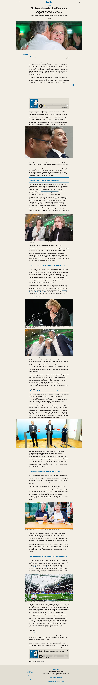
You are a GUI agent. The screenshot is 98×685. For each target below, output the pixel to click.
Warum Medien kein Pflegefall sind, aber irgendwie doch (45, 471)
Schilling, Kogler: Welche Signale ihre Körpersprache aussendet (47, 632)
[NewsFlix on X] (27, 679)
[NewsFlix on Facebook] (28, 679)
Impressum (29, 671)
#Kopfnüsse (25, 54)
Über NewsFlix (29, 669)
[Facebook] (66, 58)
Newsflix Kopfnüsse (32, 661)
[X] (63, 58)
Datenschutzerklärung (52, 681)
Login (28, 674)
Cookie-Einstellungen (60, 681)
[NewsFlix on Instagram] (30, 679)
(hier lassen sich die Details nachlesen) (49, 191)
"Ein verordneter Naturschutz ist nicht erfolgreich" (44, 390)
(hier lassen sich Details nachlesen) (41, 566)
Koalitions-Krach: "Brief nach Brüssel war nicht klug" (44, 180)
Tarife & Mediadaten (30, 672)
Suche (28, 675)
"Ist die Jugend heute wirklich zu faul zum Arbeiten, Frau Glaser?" (48, 556)
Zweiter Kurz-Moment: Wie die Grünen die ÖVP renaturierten (46, 265)
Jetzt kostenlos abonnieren (55, 677)
